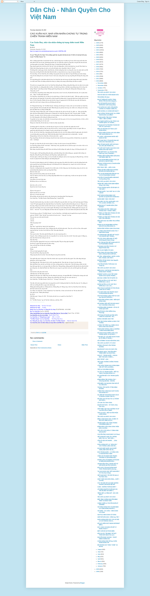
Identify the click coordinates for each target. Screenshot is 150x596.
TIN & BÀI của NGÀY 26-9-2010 (106, 416)
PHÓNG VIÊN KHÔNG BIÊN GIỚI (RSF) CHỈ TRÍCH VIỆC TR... (108, 156)
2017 (97, 64)
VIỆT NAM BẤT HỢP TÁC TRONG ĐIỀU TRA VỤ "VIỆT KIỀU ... (107, 437)
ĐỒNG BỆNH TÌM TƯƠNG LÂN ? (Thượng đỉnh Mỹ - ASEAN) (106, 380)
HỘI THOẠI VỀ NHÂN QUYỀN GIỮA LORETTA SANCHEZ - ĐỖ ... (107, 315)
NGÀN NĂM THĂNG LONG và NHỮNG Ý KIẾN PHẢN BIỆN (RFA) (108, 329)
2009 (97, 569)
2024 (97, 47)
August (100, 549)
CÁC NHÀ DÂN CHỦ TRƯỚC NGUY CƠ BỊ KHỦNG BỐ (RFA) (107, 292)
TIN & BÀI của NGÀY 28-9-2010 (106, 268)
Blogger (82, 583)
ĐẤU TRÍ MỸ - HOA (102, 359)
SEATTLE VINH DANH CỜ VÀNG (106, 514)
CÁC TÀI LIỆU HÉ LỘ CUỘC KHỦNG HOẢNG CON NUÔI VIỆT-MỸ (107, 483)
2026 (97, 43)
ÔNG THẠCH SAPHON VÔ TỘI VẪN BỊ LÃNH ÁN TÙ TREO (108, 288)
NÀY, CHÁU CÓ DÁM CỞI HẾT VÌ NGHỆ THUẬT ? (106, 527)
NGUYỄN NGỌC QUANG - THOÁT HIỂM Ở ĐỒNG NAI (107, 538)
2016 (97, 66)
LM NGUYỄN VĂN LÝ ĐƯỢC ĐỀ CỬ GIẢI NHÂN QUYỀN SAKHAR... (107, 464)
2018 (97, 62)
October (100, 88)
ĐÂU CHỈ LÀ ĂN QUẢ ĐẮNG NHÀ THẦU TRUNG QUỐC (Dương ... (107, 468)
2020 (97, 57)
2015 (97, 69)
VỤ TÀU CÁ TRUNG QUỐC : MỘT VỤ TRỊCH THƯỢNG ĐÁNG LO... (108, 372)
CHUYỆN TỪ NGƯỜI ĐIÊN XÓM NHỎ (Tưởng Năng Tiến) (108, 178)
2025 (97, 45)
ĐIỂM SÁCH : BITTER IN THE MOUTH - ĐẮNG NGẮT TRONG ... (108, 271)
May (99, 556)
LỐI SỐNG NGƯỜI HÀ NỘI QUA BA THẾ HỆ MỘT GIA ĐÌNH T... (107, 490)
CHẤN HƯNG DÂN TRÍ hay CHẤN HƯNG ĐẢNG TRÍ (107, 541)
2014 (97, 71)
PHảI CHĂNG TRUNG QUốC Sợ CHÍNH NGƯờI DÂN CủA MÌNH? (108, 114)
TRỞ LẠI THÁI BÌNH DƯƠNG (105, 369)
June (99, 554)
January (100, 566)
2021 (97, 54)
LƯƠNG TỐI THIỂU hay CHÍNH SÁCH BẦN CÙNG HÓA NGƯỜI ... (108, 325)
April (99, 559)
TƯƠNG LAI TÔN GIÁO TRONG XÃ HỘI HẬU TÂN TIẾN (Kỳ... (108, 217)
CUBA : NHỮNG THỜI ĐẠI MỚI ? (106, 487)
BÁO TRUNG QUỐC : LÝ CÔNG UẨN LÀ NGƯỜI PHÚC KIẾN (107, 452)
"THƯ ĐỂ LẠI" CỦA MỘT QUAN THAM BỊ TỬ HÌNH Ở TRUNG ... (108, 337)
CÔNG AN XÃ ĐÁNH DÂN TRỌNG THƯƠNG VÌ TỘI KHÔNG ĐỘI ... (107, 456)
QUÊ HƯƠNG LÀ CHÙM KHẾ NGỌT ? (108, 111)
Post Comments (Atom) (44, 348)
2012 (97, 76)
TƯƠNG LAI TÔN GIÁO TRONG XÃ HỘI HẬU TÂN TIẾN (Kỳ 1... (108, 213)
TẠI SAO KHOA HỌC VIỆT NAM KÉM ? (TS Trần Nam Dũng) (108, 472)
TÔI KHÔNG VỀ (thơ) (103, 97)
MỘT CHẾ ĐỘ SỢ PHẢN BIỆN (105, 531)
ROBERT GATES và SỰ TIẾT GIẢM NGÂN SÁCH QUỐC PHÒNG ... (107, 274)
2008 (97, 571)
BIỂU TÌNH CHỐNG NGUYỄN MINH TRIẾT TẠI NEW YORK (107, 500)
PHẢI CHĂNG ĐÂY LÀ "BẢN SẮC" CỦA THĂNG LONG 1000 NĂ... (107, 445)
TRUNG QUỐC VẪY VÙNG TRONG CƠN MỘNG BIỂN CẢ (107, 423)
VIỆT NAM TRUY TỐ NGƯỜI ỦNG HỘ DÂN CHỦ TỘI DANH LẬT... (108, 141)
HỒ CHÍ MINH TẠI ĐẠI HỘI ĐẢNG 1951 (108, 340)
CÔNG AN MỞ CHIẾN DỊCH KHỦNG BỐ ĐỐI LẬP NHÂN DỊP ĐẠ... (107, 170)
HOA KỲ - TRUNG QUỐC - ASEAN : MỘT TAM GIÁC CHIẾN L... (107, 356)
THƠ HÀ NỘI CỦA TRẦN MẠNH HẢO (108, 94)
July (99, 552)
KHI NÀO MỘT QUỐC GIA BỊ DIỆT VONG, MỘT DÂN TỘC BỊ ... (107, 449)
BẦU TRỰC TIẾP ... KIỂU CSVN (106, 167)
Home (59, 345)
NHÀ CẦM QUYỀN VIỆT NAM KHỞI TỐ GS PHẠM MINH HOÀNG (108, 243)
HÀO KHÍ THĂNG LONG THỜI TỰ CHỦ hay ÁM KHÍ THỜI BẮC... (108, 296)
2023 (97, 50)
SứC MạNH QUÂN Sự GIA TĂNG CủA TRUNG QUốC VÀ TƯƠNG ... (108, 121)
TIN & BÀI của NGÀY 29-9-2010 (106, 181)
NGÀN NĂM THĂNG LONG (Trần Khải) (108, 228)
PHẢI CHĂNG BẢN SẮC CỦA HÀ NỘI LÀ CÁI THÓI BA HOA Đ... (108, 520)
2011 (97, 78)
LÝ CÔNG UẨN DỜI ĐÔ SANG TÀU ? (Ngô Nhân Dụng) (107, 231)
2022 (97, 52)
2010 (97, 81)
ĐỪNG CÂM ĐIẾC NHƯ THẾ (105, 319)
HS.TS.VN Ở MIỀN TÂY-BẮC (105, 250)
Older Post (85, 345)
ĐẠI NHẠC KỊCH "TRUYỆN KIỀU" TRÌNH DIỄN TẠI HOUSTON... (107, 352)
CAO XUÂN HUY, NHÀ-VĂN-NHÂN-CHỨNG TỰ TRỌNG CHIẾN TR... (107, 107)
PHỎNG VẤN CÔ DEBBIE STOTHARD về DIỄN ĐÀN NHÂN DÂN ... (108, 460)
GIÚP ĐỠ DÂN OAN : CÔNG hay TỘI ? (108, 517)
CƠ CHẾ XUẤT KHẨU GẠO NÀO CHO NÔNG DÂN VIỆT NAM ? (108, 148)
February (100, 563)
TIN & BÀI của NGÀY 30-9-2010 (106, 92)
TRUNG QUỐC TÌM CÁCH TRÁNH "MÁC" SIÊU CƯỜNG (107, 118)
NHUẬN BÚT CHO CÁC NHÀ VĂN (107, 349)
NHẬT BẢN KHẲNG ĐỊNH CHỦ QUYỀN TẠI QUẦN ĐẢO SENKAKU (108, 196)
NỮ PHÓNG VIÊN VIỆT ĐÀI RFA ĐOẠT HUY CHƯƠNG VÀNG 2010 (108, 304)
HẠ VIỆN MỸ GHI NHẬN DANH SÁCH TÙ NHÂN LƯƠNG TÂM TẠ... (108, 395)
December (101, 83)
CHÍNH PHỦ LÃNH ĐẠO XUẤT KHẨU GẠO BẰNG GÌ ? (108, 391)
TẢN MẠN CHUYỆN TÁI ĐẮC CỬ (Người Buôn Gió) (106, 247)
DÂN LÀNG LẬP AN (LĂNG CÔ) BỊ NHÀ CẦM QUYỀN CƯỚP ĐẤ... (107, 253)
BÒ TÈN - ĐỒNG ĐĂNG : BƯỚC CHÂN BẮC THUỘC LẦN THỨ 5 (108, 257)
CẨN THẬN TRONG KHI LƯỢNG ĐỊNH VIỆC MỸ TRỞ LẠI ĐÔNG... (108, 366)
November (101, 85)
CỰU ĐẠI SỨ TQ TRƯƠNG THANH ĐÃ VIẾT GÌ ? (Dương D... (108, 125)
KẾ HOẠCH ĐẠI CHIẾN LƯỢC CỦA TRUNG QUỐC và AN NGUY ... (107, 333)
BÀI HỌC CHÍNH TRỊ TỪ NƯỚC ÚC (107, 278)
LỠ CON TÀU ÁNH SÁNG (104, 402)
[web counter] (100, 30)
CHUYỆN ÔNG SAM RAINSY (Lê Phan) (108, 434)
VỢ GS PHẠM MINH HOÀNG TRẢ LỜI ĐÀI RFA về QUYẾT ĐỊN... (108, 160)
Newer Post (34, 345)
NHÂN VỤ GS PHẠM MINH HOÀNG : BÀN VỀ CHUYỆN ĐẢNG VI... (107, 225)
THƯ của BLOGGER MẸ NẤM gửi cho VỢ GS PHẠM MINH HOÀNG (108, 174)
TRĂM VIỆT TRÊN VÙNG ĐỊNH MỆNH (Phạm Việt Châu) (108, 184)
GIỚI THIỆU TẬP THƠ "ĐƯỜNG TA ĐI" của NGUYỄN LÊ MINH (108, 409)
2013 (97, 74)
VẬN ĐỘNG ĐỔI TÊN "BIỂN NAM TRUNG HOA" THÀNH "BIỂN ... (107, 209)
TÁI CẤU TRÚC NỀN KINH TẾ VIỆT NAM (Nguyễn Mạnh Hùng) (107, 239)
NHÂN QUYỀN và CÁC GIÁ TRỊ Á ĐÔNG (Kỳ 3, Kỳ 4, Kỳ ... (107, 285)
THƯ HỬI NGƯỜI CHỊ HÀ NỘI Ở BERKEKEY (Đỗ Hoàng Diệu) (106, 104)
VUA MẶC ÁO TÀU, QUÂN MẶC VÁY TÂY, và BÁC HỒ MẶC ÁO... (108, 202)
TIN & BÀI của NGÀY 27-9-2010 (106, 343)
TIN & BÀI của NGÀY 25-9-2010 (106, 497)
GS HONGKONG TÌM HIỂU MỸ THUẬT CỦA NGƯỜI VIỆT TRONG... (108, 235)
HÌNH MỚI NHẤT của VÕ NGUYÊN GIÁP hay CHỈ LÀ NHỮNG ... (107, 152)
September (101, 90)
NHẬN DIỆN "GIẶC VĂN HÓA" (106, 199)
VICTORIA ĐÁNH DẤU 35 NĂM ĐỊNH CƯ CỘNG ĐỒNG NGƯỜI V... (108, 507)
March (100, 561)
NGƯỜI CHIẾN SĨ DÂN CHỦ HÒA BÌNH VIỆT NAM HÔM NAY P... (108, 133)
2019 (97, 59)
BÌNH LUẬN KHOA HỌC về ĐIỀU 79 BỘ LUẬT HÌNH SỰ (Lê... (107, 419)
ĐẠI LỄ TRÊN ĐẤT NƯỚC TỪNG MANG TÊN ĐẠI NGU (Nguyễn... (107, 100)
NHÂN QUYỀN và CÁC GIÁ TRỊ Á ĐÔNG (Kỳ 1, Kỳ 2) (107, 281)
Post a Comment (37, 341)
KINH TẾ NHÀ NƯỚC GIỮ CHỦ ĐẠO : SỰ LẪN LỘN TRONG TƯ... (108, 145)
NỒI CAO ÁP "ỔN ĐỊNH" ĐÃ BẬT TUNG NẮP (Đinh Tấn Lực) (106, 534)
